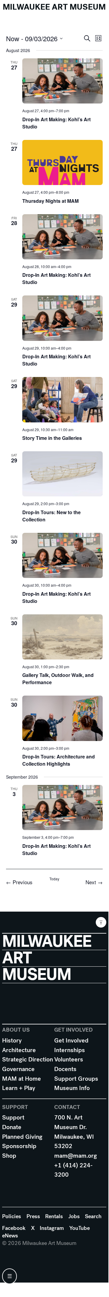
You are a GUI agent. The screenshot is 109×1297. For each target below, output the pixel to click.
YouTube (79, 1228)
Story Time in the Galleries (52, 437)
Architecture (19, 1050)
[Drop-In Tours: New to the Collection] (62, 473)
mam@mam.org (75, 1156)
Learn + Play (18, 1088)
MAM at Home (21, 1079)
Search (93, 1216)
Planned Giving (22, 1137)
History (12, 1040)
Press (33, 1216)
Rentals (54, 1216)
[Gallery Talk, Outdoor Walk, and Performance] (62, 636)
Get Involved (71, 1040)
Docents (65, 1069)
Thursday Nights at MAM (50, 200)
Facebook (14, 1228)
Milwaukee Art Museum (54, 7)
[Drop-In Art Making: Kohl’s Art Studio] (62, 80)
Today (54, 878)
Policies (11, 1216)
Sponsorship (19, 1146)
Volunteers (68, 1059)
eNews (10, 1235)
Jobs (74, 1216)
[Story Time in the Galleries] (62, 399)
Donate (11, 1127)
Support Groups (76, 1079)
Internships (69, 1050)
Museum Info (72, 1088)
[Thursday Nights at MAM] (62, 162)
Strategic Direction (27, 1059)
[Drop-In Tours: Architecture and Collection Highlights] (62, 718)
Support (13, 1117)
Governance (18, 1069)
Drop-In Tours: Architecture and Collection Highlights (58, 760)
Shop (9, 1156)
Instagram (52, 1228)
